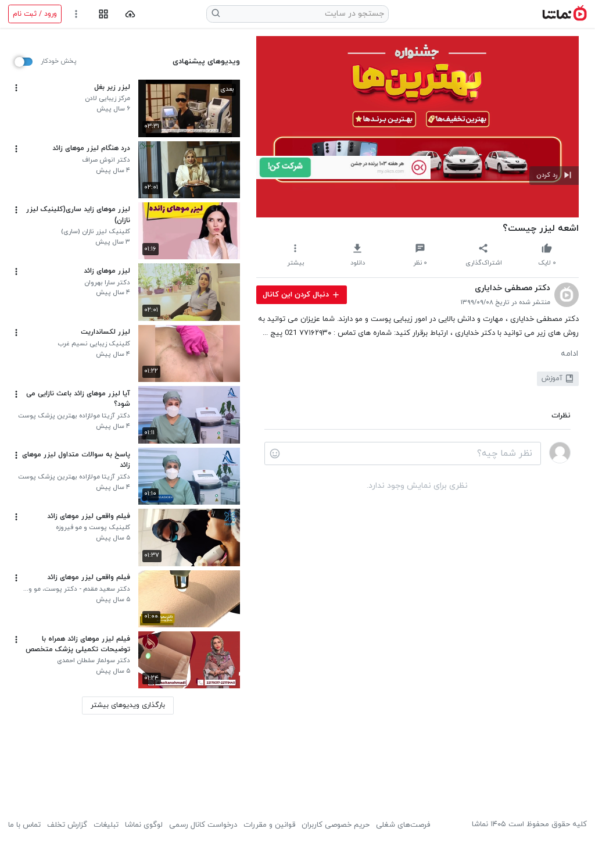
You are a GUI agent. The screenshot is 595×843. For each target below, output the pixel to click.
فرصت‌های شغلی (403, 825)
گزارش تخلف (67, 825)
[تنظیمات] (76, 14)
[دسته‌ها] (103, 14)
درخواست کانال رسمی (203, 825)
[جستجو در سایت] (216, 14)
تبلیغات (106, 825)
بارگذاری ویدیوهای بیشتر (128, 705)
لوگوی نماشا (144, 825)
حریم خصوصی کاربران (336, 825)
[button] (554, 175)
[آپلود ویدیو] (130, 14)
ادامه (569, 354)
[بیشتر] (16, 88)
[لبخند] (274, 453)
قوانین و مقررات (269, 825)
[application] (417, 126)
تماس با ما (24, 825)
